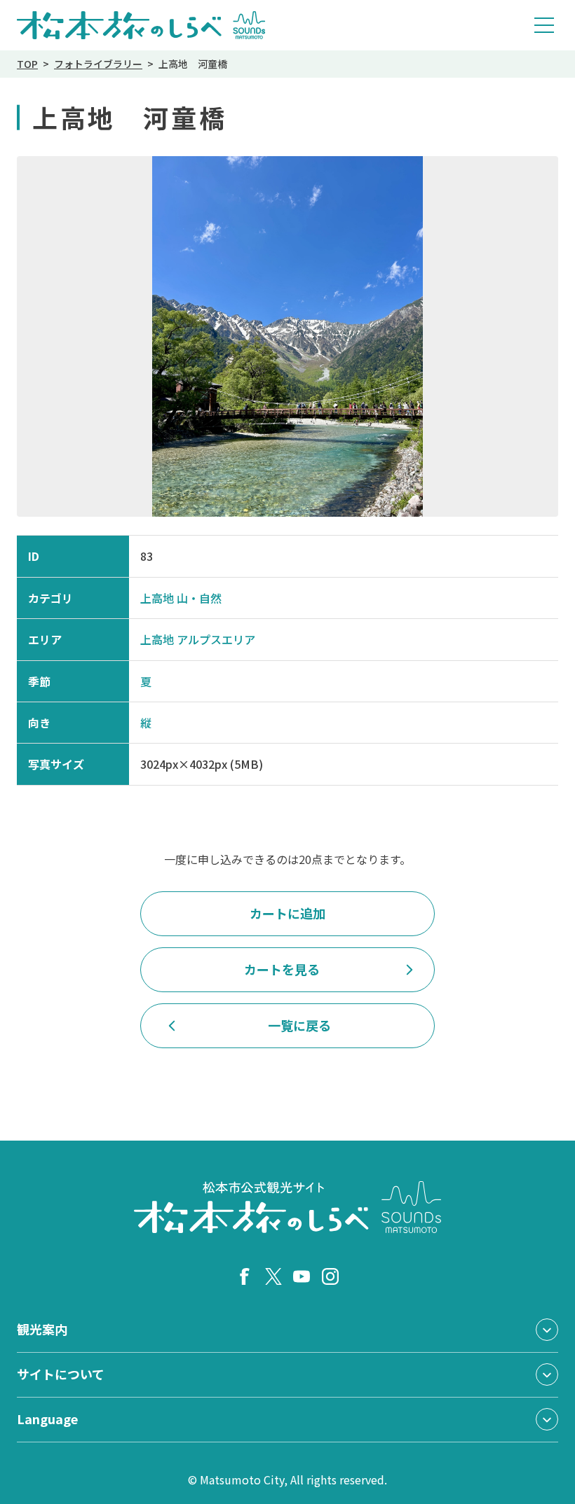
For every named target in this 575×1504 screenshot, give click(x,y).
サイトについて (60, 1374)
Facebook (244, 1276)
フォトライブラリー (98, 64)
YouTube (301, 1276)
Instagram (330, 1276)
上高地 (157, 598)
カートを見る (282, 969)
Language (47, 1418)
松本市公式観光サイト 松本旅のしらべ (141, 25)
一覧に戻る (299, 1025)
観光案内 (42, 1329)
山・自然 (199, 598)
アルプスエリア (216, 639)
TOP (27, 64)
